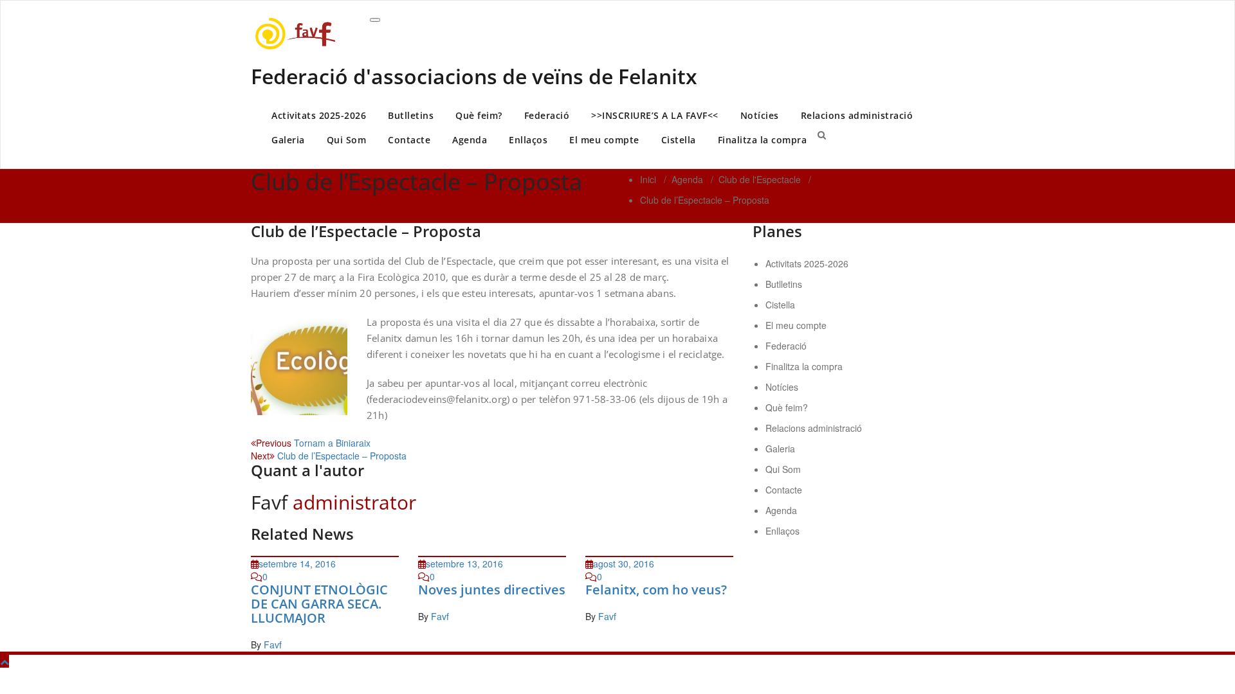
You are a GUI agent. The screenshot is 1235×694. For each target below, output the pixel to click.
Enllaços (528, 140)
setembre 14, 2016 (297, 563)
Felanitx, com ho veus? (656, 589)
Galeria (288, 140)
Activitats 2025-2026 (318, 115)
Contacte (409, 140)
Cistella (678, 140)
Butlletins (411, 115)
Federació (547, 115)
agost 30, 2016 (623, 563)
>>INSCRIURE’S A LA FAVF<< (654, 115)
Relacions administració (857, 115)
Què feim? (478, 115)
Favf (273, 644)
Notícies (759, 115)
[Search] (822, 134)
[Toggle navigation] (375, 20)
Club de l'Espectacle (759, 179)
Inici (648, 179)
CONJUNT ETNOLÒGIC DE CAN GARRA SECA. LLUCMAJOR (319, 604)
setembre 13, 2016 (464, 563)
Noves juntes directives (491, 589)
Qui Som (347, 140)
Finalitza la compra (762, 140)
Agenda (469, 140)
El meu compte (604, 140)
